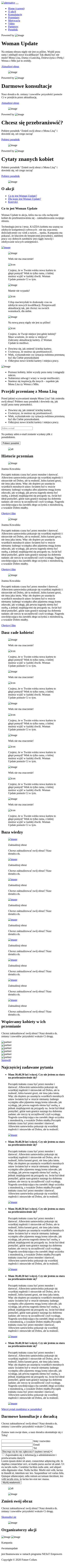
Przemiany (13, 17)
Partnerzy (13, 26)
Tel (35, 1448)
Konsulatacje (15, 14)
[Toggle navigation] (17, 3)
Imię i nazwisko (41, 1441)
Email (36, 1444)
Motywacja (14, 20)
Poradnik (13, 29)
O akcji (12, 11)
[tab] (22, 195)
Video (11, 23)
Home (16, 8)
